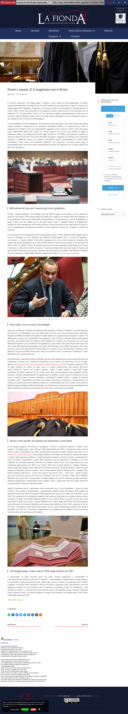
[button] (125, 2)
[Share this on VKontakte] (28, 614)
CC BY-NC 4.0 (96, 696)
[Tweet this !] (20, 614)
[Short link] (36, 614)
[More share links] (40, 614)
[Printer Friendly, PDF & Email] (15, 600)
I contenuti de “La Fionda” (51, 696)
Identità (35, 30)
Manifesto (54, 30)
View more (12, 706)
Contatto (75, 36)
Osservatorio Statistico (80, 30)
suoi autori (73, 696)
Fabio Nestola (10, 94)
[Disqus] (47, 659)
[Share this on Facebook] (12, 614)
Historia (108, 30)
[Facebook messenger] (16, 614)
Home (18, 30)
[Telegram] (24, 614)
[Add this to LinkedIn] (32, 614)
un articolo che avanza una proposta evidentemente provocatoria (41, 364)
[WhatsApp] (8, 614)
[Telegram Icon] (113, 2)
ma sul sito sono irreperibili (68, 253)
